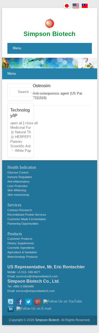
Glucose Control (17, 172)
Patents (16, 142)
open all (16, 123)
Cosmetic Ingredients (21, 247)
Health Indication (21, 167)
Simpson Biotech (49, 33)
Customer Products (19, 238)
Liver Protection (17, 186)
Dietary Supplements (20, 243)
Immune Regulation (19, 177)
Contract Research (19, 210)
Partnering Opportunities (23, 223)
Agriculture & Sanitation (22, 252)
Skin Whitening (16, 190)
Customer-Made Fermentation (26, 219)
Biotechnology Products (22, 256)
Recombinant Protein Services (26, 214)
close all (31, 123)
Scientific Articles (23, 146)
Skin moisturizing (18, 194)
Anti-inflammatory (18, 181)
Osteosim (41, 85)
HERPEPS (23, 137)
